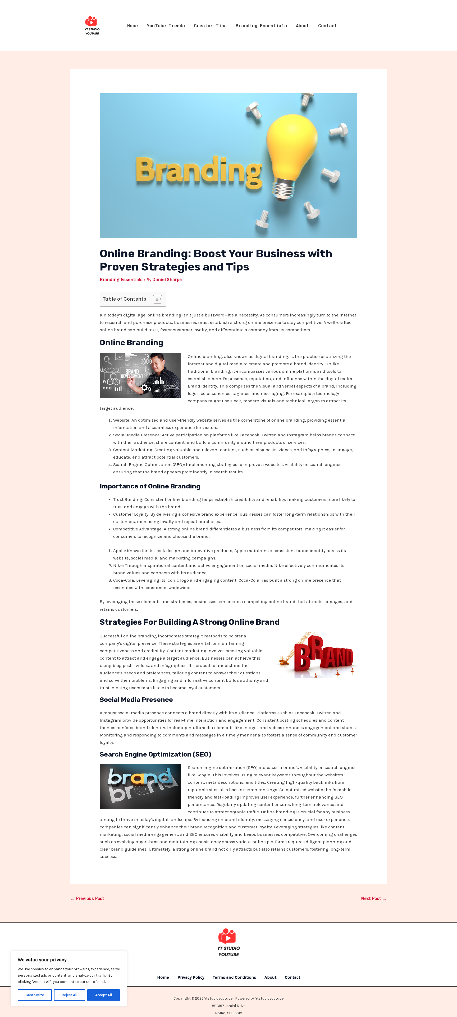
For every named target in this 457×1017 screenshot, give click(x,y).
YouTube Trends (166, 25)
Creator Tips (210, 25)
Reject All (69, 995)
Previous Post (87, 898)
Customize (35, 995)
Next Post (374, 898)
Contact (327, 25)
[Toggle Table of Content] (155, 299)
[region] (69, 978)
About (302, 25)
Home (132, 25)
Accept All (103, 995)
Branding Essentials (261, 25)
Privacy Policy (190, 977)
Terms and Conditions (234, 977)
